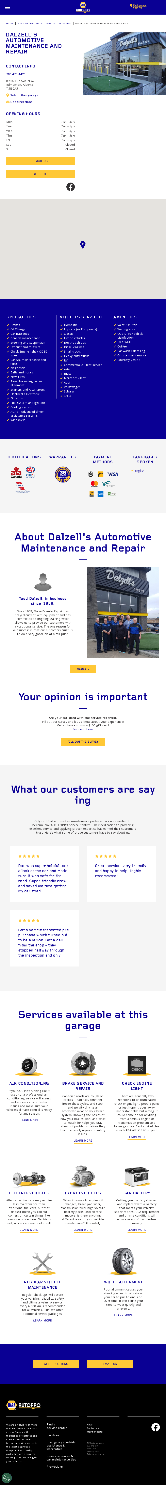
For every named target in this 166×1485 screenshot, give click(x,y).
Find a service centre (30, 23)
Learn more (29, 1120)
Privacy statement (96, 1454)
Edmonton (65, 23)
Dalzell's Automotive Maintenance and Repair (101, 23)
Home (10, 23)
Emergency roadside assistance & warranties (61, 1446)
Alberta (50, 23)
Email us (41, 161)
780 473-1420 (16, 74)
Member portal (95, 1432)
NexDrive (91, 1449)
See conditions (83, 729)
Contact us (93, 1428)
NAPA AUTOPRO (83, 7)
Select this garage (24, 95)
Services (53, 1435)
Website (40, 174)
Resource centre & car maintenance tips (61, 1458)
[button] (83, 245)
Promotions (55, 1466)
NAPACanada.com (95, 1443)
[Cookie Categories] (7, 1478)
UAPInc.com (93, 1446)
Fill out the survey (83, 741)
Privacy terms (93, 1451)
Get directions (21, 102)
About (90, 1425)
